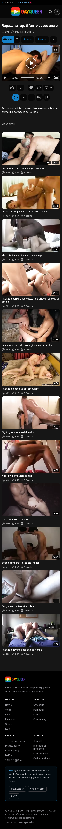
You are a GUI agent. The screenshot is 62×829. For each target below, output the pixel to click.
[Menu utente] (57, 12)
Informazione (15, 97)
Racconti (10, 719)
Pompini (42, 39)
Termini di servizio (15, 741)
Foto (7, 714)
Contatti (37, 741)
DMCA (8, 755)
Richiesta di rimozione (39, 747)
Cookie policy (12, 750)
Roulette (24, 2)
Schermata (23, 97)
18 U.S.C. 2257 (37, 789)
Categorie (38, 705)
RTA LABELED (17, 789)
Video (8, 709)
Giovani (28, 39)
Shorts (8, 724)
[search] (50, 11)
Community (39, 719)
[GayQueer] (15, 679)
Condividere (31, 97)
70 (12, 88)
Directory (8, 2)
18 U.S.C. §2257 (13, 760)
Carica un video (41, 758)
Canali (36, 714)
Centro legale (40, 753)
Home (8, 705)
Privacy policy (12, 745)
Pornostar (38, 709)
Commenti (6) (39, 97)
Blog (7, 729)
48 (20, 88)
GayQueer (18, 811)
